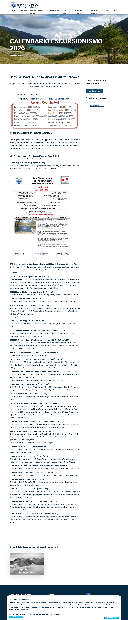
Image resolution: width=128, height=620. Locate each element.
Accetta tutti (111, 618)
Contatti (114, 10)
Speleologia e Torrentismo (77, 12)
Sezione (13, 10)
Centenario (23, 10)
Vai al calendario (94, 91)
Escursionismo (55, 10)
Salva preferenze (16, 616)
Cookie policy (24, 609)
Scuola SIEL (65, 12)
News (108, 10)
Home (11, 58)
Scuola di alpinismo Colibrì (36, 12)
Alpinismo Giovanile (94, 12)
